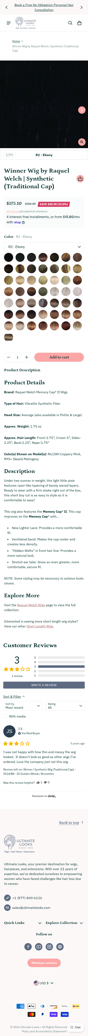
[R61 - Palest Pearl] (8, 303)
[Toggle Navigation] (8, 23)
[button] (70, 23)
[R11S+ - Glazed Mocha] (42, 268)
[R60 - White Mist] (77, 291)
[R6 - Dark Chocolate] (31, 257)
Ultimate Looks (29, 1027)
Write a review (44, 685)
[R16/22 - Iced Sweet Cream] (54, 280)
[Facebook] (28, 946)
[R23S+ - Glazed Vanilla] (65, 280)
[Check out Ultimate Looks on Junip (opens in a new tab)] (51, 796)
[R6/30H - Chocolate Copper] (54, 257)
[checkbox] (22, 716)
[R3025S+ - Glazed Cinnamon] (20, 291)
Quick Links (14, 923)
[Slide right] (81, 7)
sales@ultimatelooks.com (31, 908)
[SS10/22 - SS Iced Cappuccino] (42, 314)
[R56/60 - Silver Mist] (65, 291)
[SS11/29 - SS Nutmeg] (54, 314)
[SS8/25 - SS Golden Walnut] (77, 303)
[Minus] (8, 357)
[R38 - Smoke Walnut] (42, 291)
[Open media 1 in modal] (44, 104)
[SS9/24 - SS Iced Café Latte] (20, 314)
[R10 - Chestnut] (31, 268)
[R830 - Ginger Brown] (77, 257)
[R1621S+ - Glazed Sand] (42, 280)
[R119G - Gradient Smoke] (31, 303)
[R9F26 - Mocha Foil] (20, 268)
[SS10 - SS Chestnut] (31, 314)
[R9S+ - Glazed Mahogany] (8, 268)
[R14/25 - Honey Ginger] (8, 280)
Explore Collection (61, 923)
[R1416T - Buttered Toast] (77, 268)
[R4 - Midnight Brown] (20, 257)
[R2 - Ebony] (8, 257)
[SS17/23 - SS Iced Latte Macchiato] (20, 325)
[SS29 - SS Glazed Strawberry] (31, 325)
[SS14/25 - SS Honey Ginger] (77, 314)
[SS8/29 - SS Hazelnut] (8, 314)
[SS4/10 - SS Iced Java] (54, 303)
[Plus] (26, 357)
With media (17, 716)
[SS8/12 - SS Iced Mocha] (65, 303)
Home (16, 41)
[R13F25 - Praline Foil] (65, 268)
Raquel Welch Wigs (31, 605)
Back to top (69, 823)
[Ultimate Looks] (26, 23)
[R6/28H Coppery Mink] (42, 257)
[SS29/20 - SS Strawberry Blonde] (42, 325)
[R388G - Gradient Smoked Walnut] (20, 303)
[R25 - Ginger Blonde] (20, 280)
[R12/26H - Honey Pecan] (54, 268)
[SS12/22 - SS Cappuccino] (65, 314)
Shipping (12, 211)
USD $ (44, 983)
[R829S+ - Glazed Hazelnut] (65, 257)
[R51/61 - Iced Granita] (54, 291)
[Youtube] (38, 946)
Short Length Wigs (40, 626)
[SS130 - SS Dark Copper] (65, 325)
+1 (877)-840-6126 (27, 898)
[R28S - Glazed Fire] (77, 280)
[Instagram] (49, 946)
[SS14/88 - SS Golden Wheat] (8, 325)
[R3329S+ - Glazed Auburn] (31, 291)
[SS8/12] (8, 337)
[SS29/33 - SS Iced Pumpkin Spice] (54, 325)
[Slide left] (6, 7)
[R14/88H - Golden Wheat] (31, 280)
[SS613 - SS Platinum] (77, 325)
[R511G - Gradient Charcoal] (42, 303)
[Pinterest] (60, 946)
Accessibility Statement (51, 1031)
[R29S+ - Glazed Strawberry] (8, 291)
